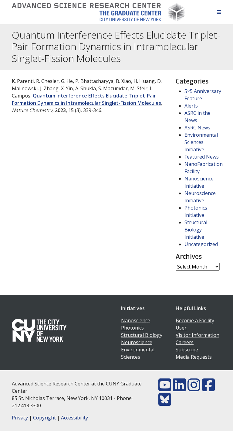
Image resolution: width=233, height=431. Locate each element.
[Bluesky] (164, 403)
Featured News (201, 156)
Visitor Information (197, 335)
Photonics (132, 327)
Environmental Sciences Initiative (201, 142)
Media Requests (194, 357)
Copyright (44, 417)
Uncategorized (201, 244)
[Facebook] (208, 388)
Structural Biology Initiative (195, 229)
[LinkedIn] (179, 388)
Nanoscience (135, 320)
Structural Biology (141, 335)
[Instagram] (194, 388)
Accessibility (74, 417)
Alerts (191, 105)
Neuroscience (136, 342)
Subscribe (187, 349)
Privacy (20, 417)
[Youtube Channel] (164, 388)
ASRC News (197, 127)
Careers (185, 342)
